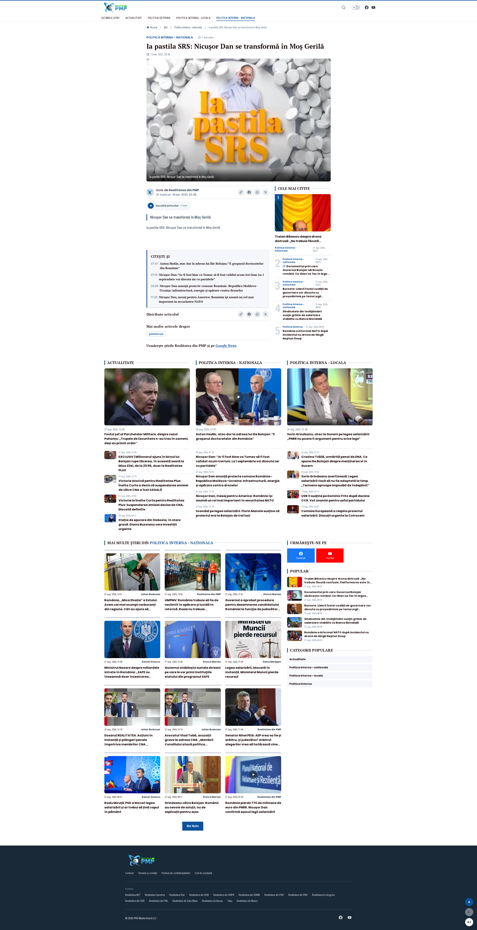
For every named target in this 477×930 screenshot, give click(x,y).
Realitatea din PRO (298, 894)
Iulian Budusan (150, 594)
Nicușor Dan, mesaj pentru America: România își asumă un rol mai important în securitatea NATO (206, 299)
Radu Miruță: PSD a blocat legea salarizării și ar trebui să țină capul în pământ (131, 807)
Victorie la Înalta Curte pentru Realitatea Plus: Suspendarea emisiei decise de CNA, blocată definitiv (151, 505)
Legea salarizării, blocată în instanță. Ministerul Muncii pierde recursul (251, 672)
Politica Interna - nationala (188, 27)
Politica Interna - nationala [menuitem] (235, 17)
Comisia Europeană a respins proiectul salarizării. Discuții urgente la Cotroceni (332, 513)
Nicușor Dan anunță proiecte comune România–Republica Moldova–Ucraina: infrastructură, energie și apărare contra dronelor (209, 288)
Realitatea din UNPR (223, 894)
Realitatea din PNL (158, 900)
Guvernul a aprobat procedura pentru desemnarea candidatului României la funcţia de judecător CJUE (252, 607)
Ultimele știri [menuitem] (110, 17)
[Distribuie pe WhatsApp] (257, 192)
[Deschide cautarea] (343, 7)
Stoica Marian (272, 594)
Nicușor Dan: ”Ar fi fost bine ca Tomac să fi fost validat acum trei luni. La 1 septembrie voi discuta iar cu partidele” (211, 277)
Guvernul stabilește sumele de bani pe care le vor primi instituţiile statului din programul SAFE (193, 672)
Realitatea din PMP (184, 190)
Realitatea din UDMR (249, 894)
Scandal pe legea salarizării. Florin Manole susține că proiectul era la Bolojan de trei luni (237, 513)
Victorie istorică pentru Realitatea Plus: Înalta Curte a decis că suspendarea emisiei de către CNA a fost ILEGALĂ (153, 485)
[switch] (356, 7)
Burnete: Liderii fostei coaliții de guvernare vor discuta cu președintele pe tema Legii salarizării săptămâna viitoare (305, 294)
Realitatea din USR (135, 900)
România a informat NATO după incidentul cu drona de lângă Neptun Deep (305, 334)
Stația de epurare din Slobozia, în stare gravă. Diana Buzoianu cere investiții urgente (150, 524)
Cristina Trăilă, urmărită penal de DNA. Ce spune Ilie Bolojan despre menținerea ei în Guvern (334, 461)
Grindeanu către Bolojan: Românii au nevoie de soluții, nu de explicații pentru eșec (192, 807)
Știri (166, 27)
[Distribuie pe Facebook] (249, 192)
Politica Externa (293, 326)
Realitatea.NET (132, 894)
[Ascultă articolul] (469, 902)
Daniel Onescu (151, 661)
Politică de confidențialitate (176, 873)
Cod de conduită (203, 873)
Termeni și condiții (147, 873)
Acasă (153, 27)
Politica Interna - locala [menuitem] (193, 17)
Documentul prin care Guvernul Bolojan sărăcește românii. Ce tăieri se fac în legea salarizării (306, 271)
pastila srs (156, 334)
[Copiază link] (241, 192)
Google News (226, 345)
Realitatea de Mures (247, 900)
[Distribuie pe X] (265, 192)
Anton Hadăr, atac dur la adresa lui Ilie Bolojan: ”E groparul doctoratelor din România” (211, 265)
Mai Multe (193, 826)
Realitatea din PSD (274, 894)
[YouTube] (373, 7)
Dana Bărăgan (272, 661)
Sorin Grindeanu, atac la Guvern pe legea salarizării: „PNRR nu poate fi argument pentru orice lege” (328, 436)
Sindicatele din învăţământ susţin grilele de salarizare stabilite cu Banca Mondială (302, 315)
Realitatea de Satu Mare (185, 900)
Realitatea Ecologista (323, 894)
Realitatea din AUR (199, 894)
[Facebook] (366, 7)
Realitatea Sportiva (155, 894)
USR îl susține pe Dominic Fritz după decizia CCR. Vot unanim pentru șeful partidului (335, 498)
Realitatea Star (177, 894)
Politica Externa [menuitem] (159, 17)
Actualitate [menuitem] (133, 17)
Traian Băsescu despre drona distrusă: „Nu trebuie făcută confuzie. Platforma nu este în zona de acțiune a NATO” (299, 243)
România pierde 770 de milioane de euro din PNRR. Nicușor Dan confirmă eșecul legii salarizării (253, 807)
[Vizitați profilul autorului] (150, 192)
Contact (129, 873)
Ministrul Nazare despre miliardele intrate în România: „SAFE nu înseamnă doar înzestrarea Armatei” (131, 674)
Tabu (229, 900)
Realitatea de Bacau (212, 900)
